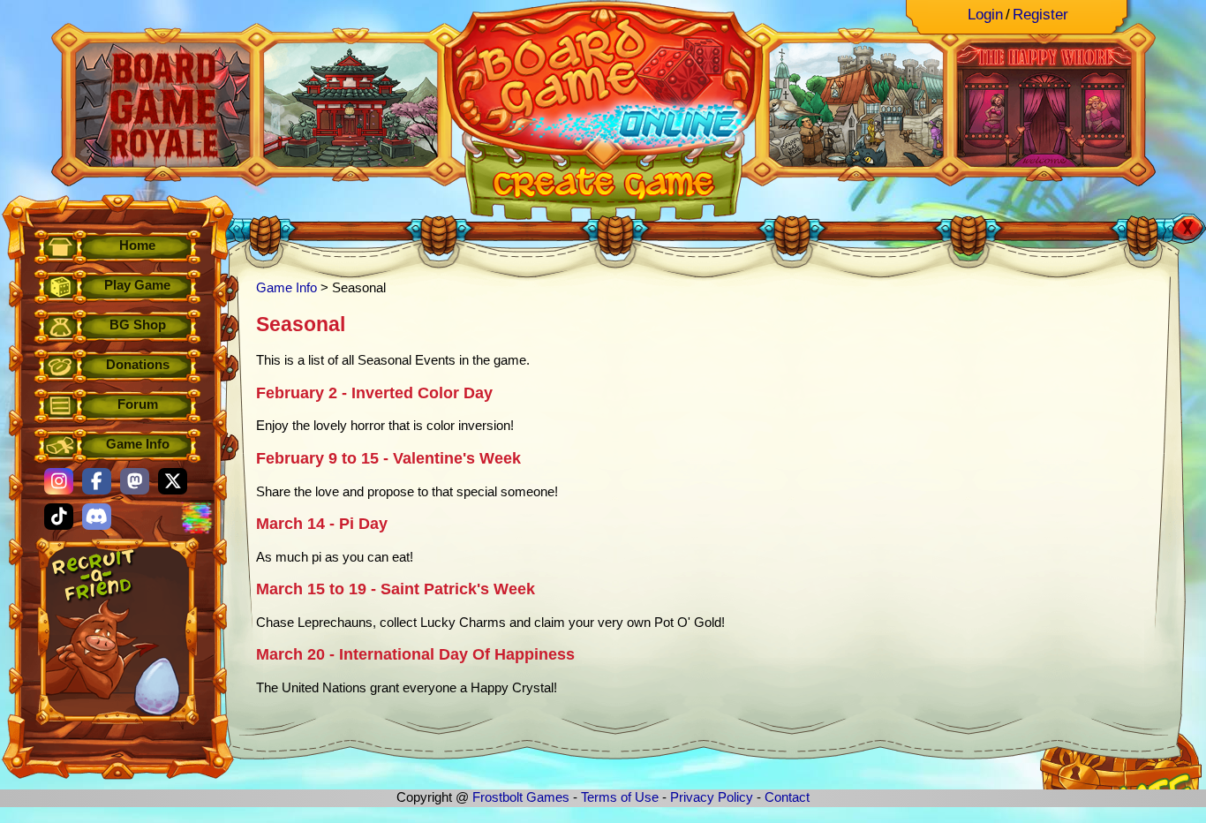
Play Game (137, 284)
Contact (787, 796)
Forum (137, 404)
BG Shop (137, 324)
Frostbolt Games (520, 796)
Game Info (138, 443)
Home (137, 245)
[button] (58, 481)
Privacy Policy (711, 796)
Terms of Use (620, 796)
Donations (138, 364)
